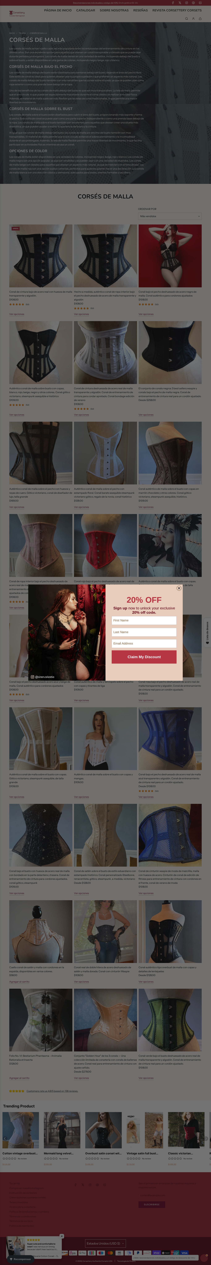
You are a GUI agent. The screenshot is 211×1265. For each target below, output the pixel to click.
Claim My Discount (144, 657)
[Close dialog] (179, 588)
